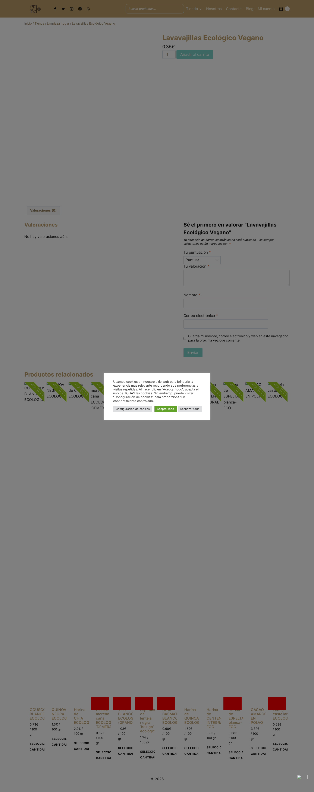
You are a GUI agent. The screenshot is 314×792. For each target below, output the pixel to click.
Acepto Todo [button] (165, 409)
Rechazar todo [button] (190, 409)
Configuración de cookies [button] (133, 409)
